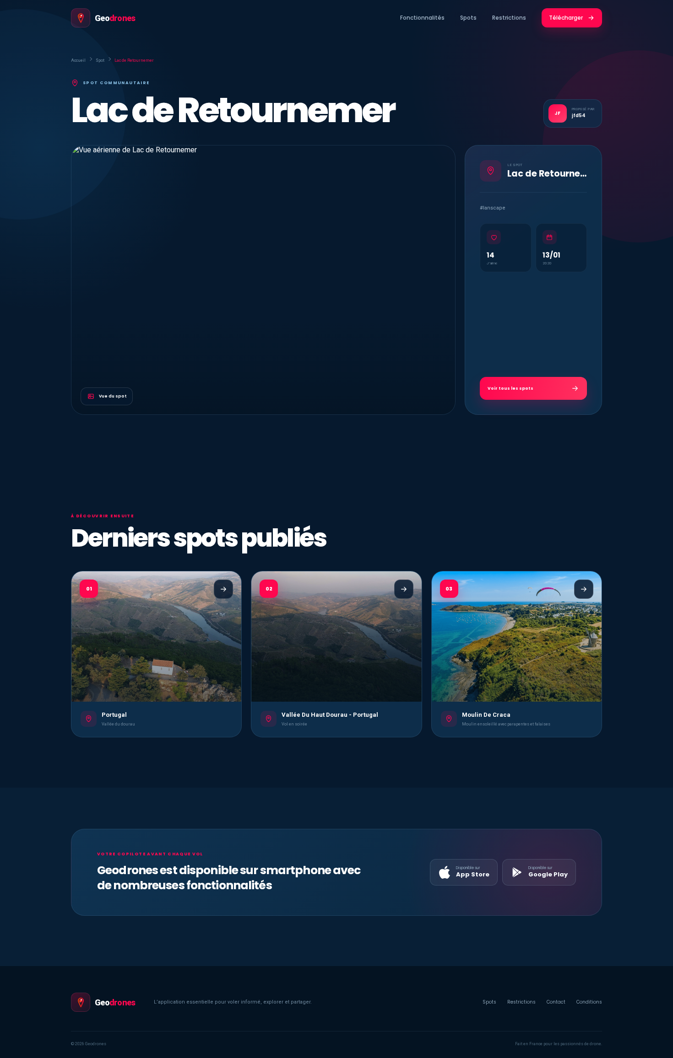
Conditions (589, 1002)
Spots (468, 17)
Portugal (114, 714)
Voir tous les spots (510, 388)
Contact (556, 1002)
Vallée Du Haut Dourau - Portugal (330, 714)
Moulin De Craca (486, 714)
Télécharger (566, 17)
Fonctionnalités (422, 17)
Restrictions (509, 17)
